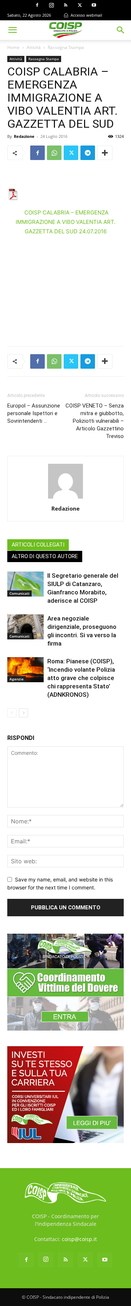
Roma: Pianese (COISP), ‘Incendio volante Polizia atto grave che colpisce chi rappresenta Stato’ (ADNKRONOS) (81, 678)
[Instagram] (51, 5)
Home (13, 47)
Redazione (24, 136)
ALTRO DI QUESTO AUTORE (45, 556)
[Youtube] (93, 5)
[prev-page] (11, 712)
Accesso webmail (86, 15)
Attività (34, 47)
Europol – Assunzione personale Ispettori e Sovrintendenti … (33, 413)
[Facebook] (37, 5)
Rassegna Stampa (66, 47)
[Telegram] (87, 153)
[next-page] (23, 712)
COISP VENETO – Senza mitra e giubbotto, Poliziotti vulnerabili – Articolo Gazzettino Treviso (95, 420)
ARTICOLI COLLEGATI (38, 544)
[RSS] (65, 5)
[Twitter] (79, 5)
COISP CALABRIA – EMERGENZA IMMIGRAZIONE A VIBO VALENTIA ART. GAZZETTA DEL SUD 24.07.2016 (65, 222)
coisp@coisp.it (79, 1239)
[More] (104, 153)
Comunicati (19, 593)
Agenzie (16, 678)
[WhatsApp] (54, 153)
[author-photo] (65, 498)
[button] (12, 30)
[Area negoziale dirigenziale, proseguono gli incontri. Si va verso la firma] (25, 626)
